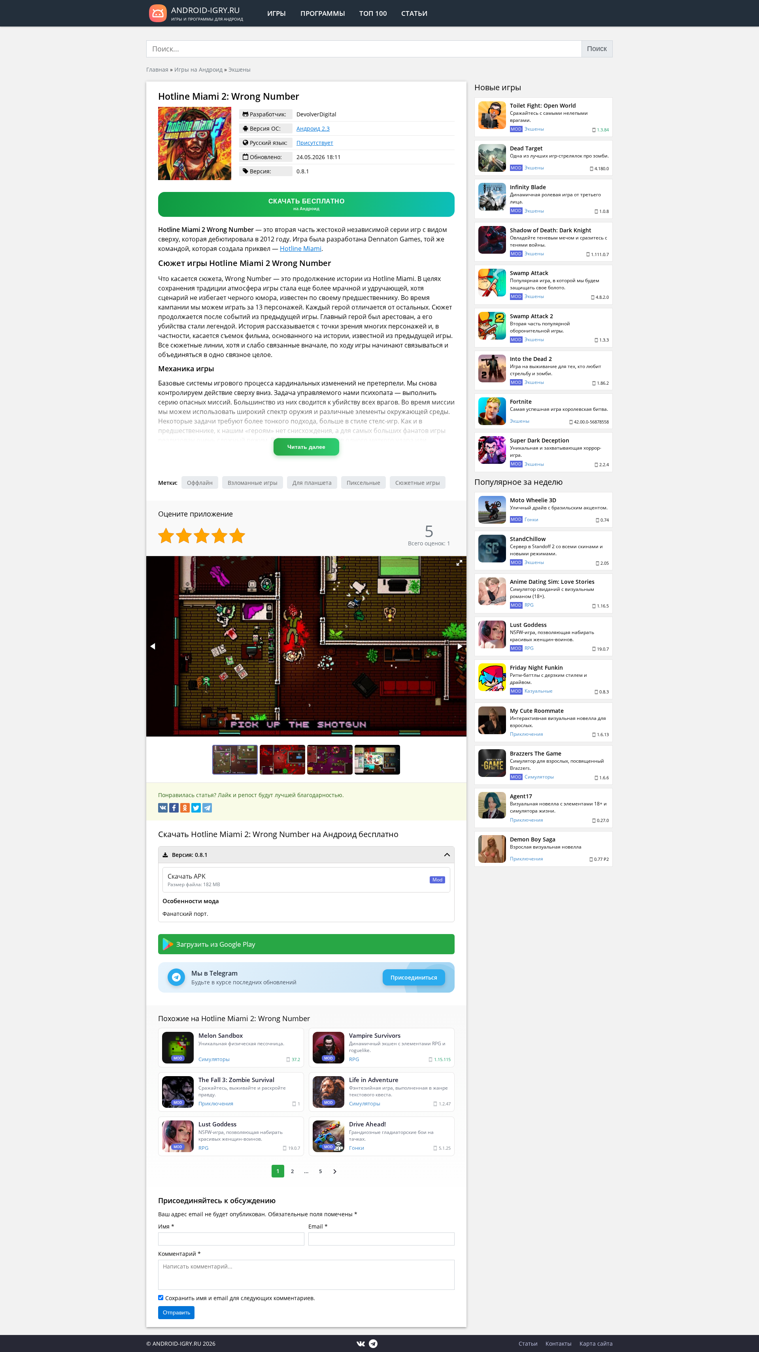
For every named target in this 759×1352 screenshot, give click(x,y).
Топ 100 (373, 13)
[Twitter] (196, 808)
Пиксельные (363, 482)
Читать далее (306, 447)
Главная (157, 69)
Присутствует (314, 142)
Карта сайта (596, 1343)
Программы (322, 13)
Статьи (414, 13)
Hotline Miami (300, 248)
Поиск (597, 49)
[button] (459, 562)
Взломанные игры (253, 482)
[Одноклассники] (185, 808)
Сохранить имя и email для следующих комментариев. (240, 1298)
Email (315, 1226)
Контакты (559, 1343)
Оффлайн (200, 482)
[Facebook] (174, 808)
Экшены (239, 69)
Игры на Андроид (198, 69)
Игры (276, 13)
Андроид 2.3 (313, 128)
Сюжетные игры (417, 482)
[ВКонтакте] (163, 808)
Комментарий (177, 1253)
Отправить (176, 1312)
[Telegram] (207, 808)
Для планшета (312, 482)
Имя (164, 1226)
